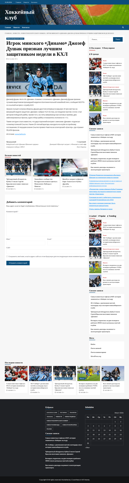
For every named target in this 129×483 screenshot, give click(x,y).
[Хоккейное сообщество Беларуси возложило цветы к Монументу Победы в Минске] (46, 167)
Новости (26, 2)
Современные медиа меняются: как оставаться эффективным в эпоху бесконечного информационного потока (105, 183)
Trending (50, 416)
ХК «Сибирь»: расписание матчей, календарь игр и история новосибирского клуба (112, 79)
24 (88, 439)
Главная (18, 2)
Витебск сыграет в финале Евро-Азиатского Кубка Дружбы (72, 181)
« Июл (87, 447)
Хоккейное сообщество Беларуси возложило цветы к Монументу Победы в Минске (45, 182)
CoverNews (76, 480)
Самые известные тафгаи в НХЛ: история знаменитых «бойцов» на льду (112, 65)
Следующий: (68, 144)
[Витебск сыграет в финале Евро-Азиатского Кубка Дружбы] (74, 167)
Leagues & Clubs (52, 412)
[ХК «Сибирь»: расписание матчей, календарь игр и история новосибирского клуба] (95, 77)
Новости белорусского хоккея (15, 38)
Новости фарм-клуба (69, 425)
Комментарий (12, 212)
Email (49, 239)
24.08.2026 (10, 390)
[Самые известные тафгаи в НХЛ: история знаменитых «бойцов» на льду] (95, 64)
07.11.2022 (11, 59)
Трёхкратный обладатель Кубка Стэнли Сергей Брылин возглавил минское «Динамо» (17, 182)
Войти (93, 344)
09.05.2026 (38, 189)
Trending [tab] (112, 216)
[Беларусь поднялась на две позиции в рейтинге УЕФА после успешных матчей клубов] (95, 105)
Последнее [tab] (96, 48)
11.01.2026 (66, 186)
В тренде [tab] (94, 54)
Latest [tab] (94, 216)
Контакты (34, 2)
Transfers (73, 412)
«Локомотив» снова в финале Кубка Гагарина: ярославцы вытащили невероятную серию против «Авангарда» (106, 191)
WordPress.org (96, 356)
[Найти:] (102, 39)
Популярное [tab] (109, 48)
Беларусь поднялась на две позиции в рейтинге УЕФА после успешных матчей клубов (112, 106)
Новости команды (53, 425)
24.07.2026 (10, 189)
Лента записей (96, 348)
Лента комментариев (98, 352)
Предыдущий (22, 144)
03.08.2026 (34, 392)
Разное (105, 61)
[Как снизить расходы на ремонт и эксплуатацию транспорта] (95, 119)
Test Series (63, 412)
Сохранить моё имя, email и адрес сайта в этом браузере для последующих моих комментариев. (46, 256)
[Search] (123, 27)
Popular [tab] (102, 216)
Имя (8, 239)
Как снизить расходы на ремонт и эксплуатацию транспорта (111, 120)
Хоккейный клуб (19, 14)
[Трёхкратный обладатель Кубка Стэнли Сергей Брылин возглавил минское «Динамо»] (18, 167)
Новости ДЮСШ (70, 416)
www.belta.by (20, 134)
